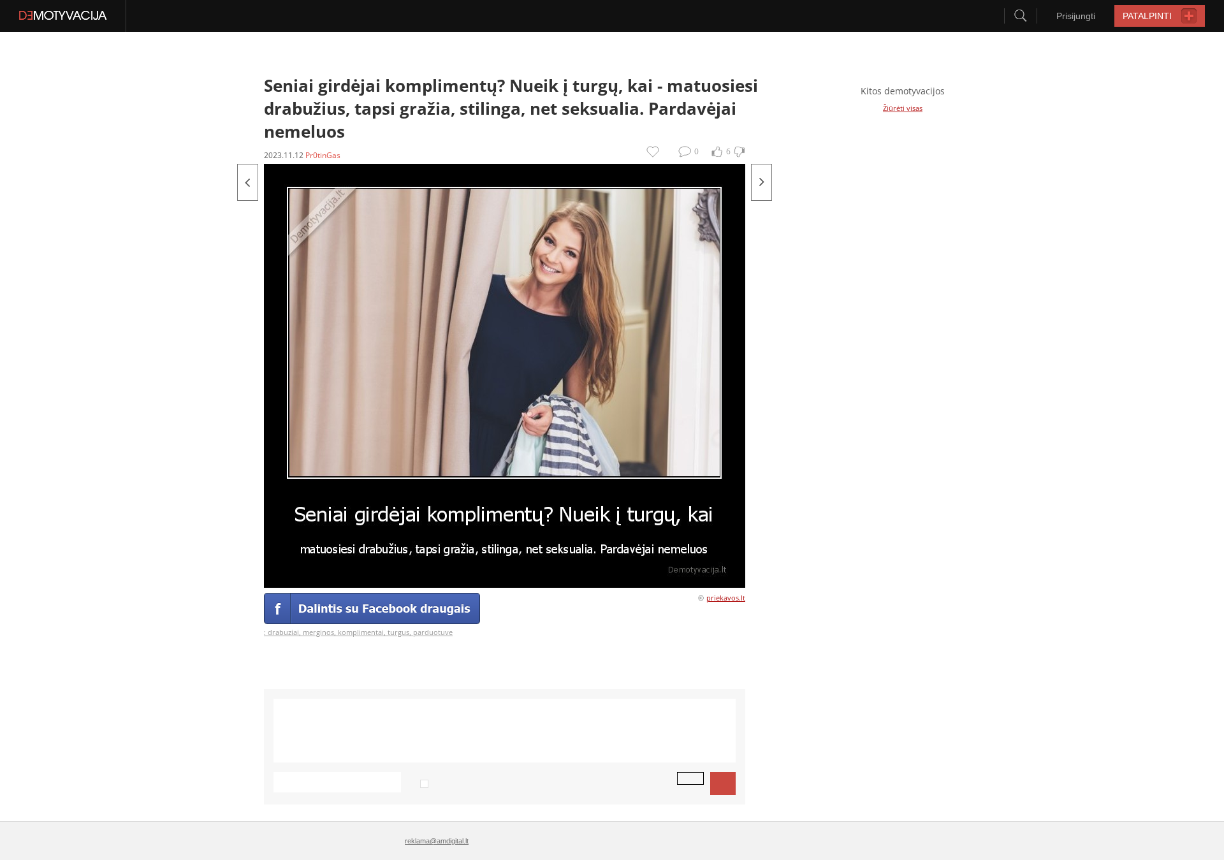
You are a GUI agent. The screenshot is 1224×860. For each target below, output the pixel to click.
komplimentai (361, 632)
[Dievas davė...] (761, 182)
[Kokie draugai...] (247, 182)
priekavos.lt (725, 597)
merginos (318, 632)
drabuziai (283, 632)
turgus (398, 632)
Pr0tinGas (322, 155)
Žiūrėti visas (902, 108)
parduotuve (433, 632)
